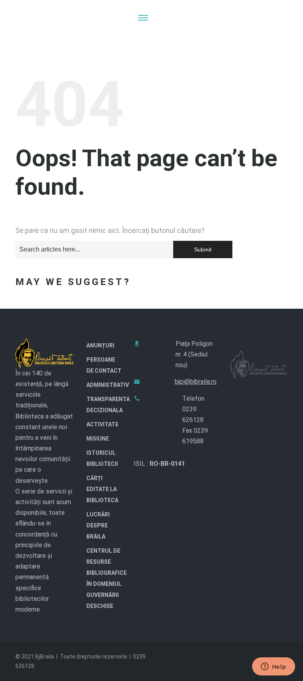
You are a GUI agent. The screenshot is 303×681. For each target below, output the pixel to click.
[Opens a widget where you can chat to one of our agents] (273, 667)
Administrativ (107, 385)
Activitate (102, 424)
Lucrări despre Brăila (98, 525)
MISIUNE (97, 438)
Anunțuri (100, 345)
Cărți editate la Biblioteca (102, 489)
